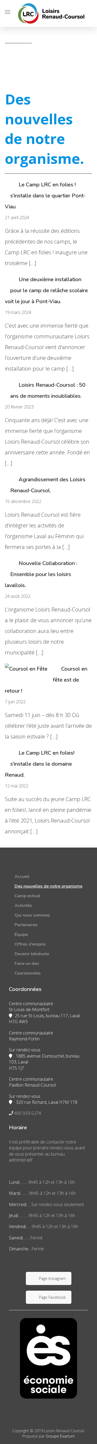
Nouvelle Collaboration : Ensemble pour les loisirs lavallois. (41, 574)
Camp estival (27, 896)
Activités (23, 906)
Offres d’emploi (30, 944)
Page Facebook (52, 1297)
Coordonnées (28, 973)
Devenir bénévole (32, 954)
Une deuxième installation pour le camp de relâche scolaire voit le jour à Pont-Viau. (46, 290)
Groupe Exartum (60, 1436)
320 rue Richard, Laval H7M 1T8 (46, 1102)
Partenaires (26, 925)
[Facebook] (48, 1264)
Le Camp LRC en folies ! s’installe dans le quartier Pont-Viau (45, 195)
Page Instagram (52, 1278)
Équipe (21, 935)
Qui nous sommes (32, 915)
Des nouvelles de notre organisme (48, 886)
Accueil (22, 877)
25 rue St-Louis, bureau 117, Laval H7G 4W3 (44, 1019)
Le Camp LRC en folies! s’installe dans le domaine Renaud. (39, 764)
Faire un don (27, 964)
